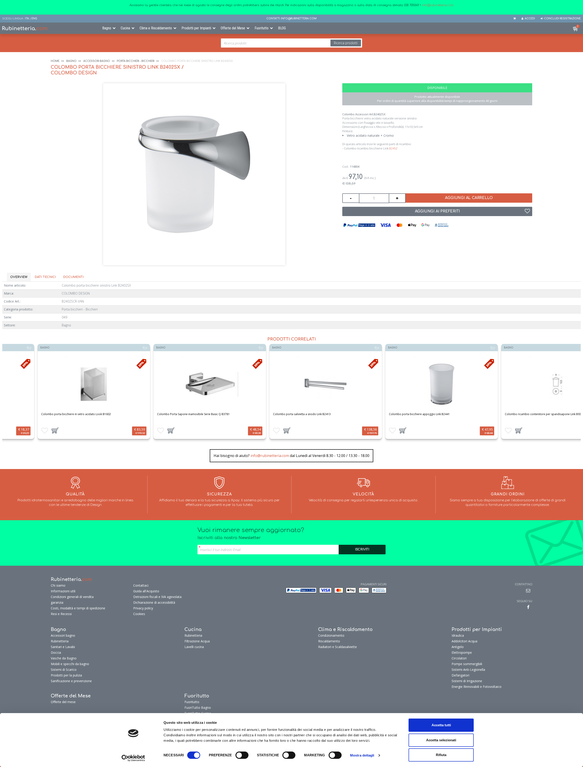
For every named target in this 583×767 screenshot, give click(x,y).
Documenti (73, 277)
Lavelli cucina (194, 647)
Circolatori (459, 658)
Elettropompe (462, 652)
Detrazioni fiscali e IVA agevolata (157, 597)
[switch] (241, 755)
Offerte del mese (63, 702)
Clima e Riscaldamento (156, 28)
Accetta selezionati (441, 740)
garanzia (57, 602)
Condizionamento (331, 635)
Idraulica (458, 635)
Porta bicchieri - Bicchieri (135, 61)
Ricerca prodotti (346, 43)
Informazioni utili (63, 591)
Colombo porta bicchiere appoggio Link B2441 (385, 414)
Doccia (56, 652)
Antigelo (458, 647)
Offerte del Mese (233, 28)
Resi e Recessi (61, 614)
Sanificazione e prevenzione (71, 681)
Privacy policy (143, 608)
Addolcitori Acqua (464, 641)
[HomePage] (48, 28)
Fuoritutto (261, 28)
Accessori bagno (96, 61)
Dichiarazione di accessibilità (154, 602)
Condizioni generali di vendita (72, 597)
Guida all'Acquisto (146, 591)
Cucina (125, 28)
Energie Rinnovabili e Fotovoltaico (476, 686)
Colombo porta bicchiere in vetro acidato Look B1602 (42, 414)
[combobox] (291, 43)
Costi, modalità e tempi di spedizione (78, 608)
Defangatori (460, 675)
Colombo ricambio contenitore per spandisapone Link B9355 (510, 414)
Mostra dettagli (362, 755)
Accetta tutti (441, 725)
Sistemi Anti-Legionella (468, 669)
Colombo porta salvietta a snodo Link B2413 (268, 414)
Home (55, 61)
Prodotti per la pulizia (66, 675)
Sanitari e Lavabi (63, 647)
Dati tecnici (45, 277)
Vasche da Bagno (64, 658)
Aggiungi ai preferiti (437, 211)
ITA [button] (27, 18)
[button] (21, 431)
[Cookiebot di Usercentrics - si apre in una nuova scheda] (133, 758)
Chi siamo (58, 585)
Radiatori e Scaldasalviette (337, 647)
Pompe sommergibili (467, 664)
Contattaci (140, 585)
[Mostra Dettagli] (59, 384)
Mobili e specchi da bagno (70, 664)
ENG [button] (34, 18)
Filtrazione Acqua (197, 641)
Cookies (139, 614)
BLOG (282, 28)
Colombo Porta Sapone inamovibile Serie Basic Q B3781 (159, 414)
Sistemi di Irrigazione (467, 681)
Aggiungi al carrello (469, 198)
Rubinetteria (60, 641)
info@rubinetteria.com (270, 455)
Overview (18, 277)
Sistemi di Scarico (64, 669)
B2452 (393, 148)
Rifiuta (441, 755)
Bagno (106, 28)
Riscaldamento (329, 641)
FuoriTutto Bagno (197, 707)
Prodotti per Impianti (196, 28)
